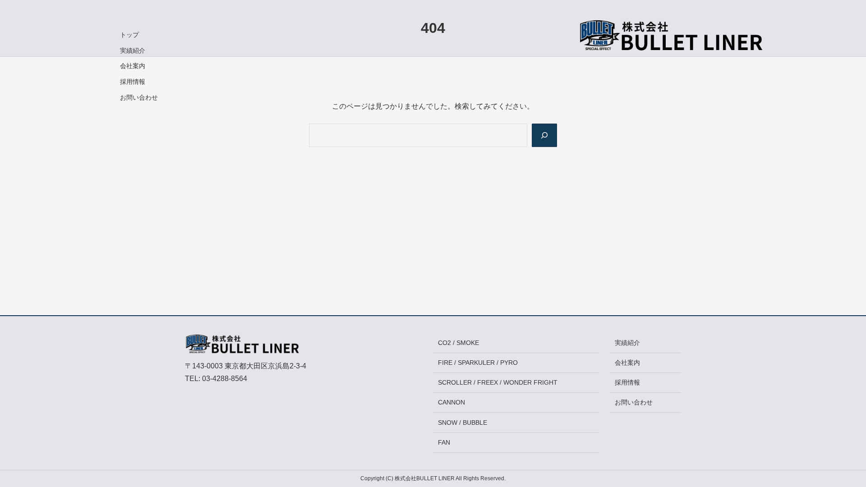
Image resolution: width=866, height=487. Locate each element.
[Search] (544, 135)
